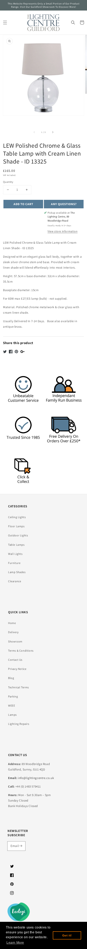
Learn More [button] (15, 942)
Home (12, 623)
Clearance (14, 581)
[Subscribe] (20, 845)
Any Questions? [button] (64, 204)
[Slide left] (34, 132)
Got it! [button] (67, 935)
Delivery (13, 632)
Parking (13, 696)
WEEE (11, 705)
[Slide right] (52, 132)
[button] (5, 22)
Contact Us (15, 660)
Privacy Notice (17, 669)
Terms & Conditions (21, 650)
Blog (11, 678)
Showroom (15, 641)
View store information (62, 231)
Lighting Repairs (18, 724)
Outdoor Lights (18, 535)
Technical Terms (18, 687)
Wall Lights (15, 554)
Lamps (12, 715)
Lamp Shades (17, 572)
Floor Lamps (16, 526)
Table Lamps (16, 545)
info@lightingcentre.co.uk (36, 778)
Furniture (14, 563)
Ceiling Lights (17, 517)
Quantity (8, 182)
